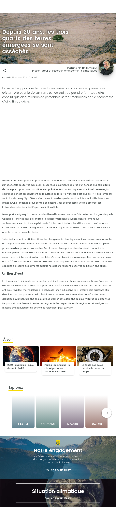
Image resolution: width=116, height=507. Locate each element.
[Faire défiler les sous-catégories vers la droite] (107, 413)
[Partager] (4, 70)
